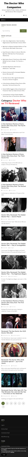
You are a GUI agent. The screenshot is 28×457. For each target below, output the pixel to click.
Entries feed (4, 429)
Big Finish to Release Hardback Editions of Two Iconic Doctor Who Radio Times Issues (14, 47)
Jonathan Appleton (13, 276)
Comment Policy (5, 446)
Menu (3, 19)
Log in (2, 425)
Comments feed (5, 433)
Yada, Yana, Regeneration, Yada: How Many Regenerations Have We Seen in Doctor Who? (14, 41)
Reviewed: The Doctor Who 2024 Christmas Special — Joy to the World (12, 361)
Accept (4, 454)
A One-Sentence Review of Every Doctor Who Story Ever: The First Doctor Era (12, 302)
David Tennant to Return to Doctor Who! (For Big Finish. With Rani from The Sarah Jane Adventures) (14, 53)
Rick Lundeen (13, 190)
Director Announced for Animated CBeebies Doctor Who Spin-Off (14, 73)
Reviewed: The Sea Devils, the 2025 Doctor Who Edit (13, 332)
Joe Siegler (12, 247)
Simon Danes (12, 160)
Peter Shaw (13, 306)
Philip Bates (15, 365)
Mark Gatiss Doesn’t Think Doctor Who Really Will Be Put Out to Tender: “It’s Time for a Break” (14, 61)
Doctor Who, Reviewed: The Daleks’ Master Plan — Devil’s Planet (13, 215)
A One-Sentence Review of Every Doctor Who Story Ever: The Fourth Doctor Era (14, 84)
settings (12, 452)
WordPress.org (5, 436)
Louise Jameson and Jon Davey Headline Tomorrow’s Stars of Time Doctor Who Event (14, 95)
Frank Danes (13, 129)
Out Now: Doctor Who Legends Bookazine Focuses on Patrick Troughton (13, 78)
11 (23, 403)
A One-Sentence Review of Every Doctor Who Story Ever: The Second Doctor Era (13, 186)
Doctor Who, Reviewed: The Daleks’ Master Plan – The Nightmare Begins (14, 273)
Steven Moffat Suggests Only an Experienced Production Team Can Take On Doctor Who (14, 90)
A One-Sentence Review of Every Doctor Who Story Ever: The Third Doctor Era (12, 155)
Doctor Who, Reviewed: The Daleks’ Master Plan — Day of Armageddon (13, 244)
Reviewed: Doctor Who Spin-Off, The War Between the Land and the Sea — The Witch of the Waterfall (14, 391)
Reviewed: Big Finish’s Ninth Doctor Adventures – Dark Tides (12, 67)
